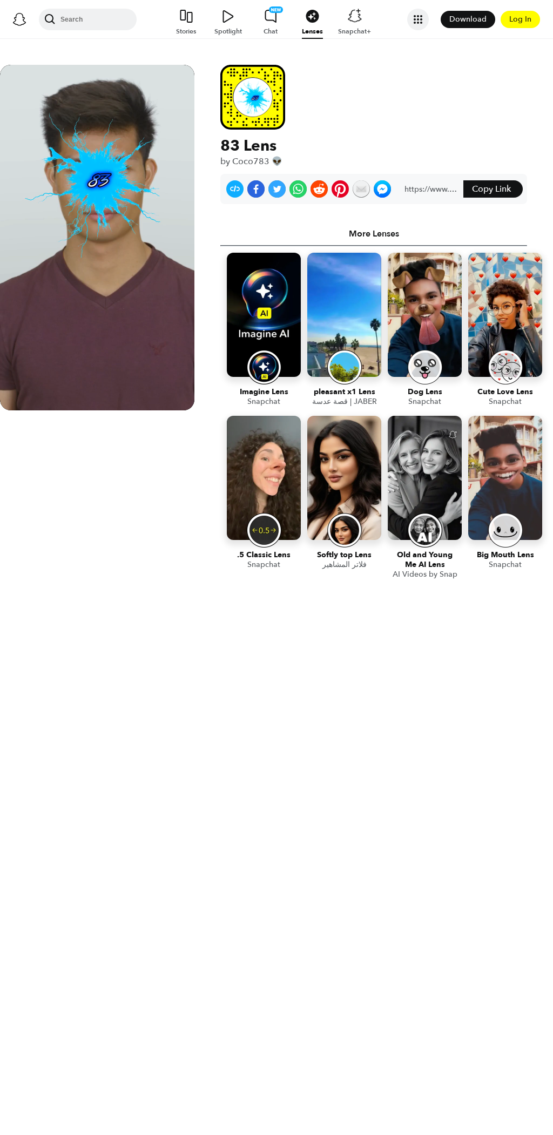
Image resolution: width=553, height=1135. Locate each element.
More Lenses (374, 234)
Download (468, 19)
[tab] (373, 233)
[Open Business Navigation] (418, 19)
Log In (520, 19)
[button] (235, 189)
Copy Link (491, 189)
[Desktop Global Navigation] (19, 19)
